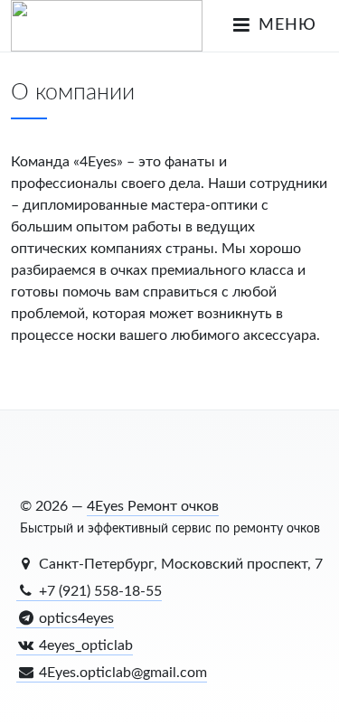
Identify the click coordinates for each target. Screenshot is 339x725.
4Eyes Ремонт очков (153, 506)
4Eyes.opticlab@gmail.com (121, 672)
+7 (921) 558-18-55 (98, 591)
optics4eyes (74, 618)
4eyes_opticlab (84, 645)
